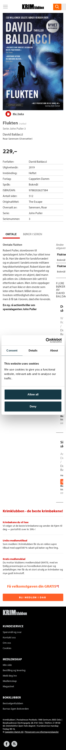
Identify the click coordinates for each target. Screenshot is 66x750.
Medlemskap (10, 681)
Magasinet (8, 686)
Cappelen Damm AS (14, 731)
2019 (32, 167)
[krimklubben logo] (15, 613)
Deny (33, 406)
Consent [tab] (11, 350)
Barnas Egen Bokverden (16, 708)
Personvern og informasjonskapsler (42, 731)
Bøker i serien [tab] (32, 234)
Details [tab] (33, 350)
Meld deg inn (10, 675)
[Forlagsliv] (14, 745)
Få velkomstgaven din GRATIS (31, 586)
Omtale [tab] (11, 234)
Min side (7, 665)
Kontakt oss (9, 637)
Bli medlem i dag (32, 597)
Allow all (32, 394)
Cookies (7, 648)
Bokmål (33, 184)
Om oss (7, 642)
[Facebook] (7, 745)
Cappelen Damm (39, 179)
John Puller (17, 128)
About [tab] (54, 350)
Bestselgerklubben (13, 703)
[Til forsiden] (33, 8)
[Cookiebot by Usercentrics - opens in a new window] (46, 340)
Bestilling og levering (14, 670)
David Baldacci (13, 134)
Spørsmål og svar (12, 632)
